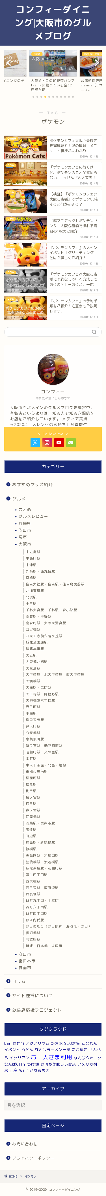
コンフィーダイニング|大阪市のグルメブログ (53, 23)
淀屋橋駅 (33, 816)
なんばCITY (15, 1064)
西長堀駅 (33, 894)
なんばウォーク (87, 1057)
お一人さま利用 (51, 1057)
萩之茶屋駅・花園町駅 (44, 868)
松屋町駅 (33, 777)
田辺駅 (31, 835)
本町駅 (31, 758)
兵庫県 (25, 523)
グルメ (19, 499)
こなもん (89, 1043)
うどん (27, 1049)
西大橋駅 (33, 881)
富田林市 (27, 960)
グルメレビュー (33, 516)
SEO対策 (72, 1043)
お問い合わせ (25, 1143)
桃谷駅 (31, 790)
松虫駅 (31, 784)
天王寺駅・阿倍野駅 (42, 694)
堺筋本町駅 (35, 648)
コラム (19, 981)
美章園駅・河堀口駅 (42, 855)
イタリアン (19, 1057)
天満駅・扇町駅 (38, 687)
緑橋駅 (31, 849)
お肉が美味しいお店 (58, 1064)
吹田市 (25, 530)
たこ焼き (80, 1049)
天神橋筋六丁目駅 (40, 700)
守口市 (25, 954)
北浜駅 (31, 597)
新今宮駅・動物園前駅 (44, 745)
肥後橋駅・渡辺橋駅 (42, 862)
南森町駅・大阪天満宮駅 (46, 623)
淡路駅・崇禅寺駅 (40, 823)
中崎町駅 (33, 558)
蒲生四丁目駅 (37, 874)
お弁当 (18, 1043)
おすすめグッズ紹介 (32, 485)
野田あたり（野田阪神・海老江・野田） (59, 926)
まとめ (25, 509)
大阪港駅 (33, 668)
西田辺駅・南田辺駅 (42, 887)
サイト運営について (32, 996)
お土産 (11, 1070)
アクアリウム (37, 1043)
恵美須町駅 (35, 739)
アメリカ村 (87, 1064)
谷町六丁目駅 (37, 907)
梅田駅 (31, 803)
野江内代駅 (35, 920)
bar (7, 1043)
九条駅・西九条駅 (40, 571)
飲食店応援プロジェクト (37, 1010)
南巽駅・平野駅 (38, 616)
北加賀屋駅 (35, 590)
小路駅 (31, 713)
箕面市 (25, 967)
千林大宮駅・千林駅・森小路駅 (51, 609)
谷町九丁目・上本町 (42, 900)
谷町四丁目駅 (37, 913)
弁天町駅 (33, 726)
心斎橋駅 (33, 732)
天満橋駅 (33, 681)
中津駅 (31, 564)
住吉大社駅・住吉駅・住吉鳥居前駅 (55, 584)
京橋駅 (31, 577)
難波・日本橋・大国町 (44, 945)
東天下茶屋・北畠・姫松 (46, 765)
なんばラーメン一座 (52, 1049)
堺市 (23, 537)
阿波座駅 (33, 939)
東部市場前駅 (37, 771)
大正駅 (31, 655)
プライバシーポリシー (33, 1158)
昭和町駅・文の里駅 (42, 752)
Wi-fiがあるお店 (34, 1070)
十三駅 (31, 603)
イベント (12, 1049)
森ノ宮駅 (33, 810)
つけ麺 (33, 1064)
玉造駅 (31, 829)
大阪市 (25, 544)
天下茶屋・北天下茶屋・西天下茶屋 (55, 674)
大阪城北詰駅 (37, 661)
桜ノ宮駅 (33, 797)
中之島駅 (33, 551)
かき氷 (57, 1043)
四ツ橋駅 (33, 629)
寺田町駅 (33, 706)
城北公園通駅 (37, 642)
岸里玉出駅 (35, 719)
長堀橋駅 (33, 932)
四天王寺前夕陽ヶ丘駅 (44, 636)
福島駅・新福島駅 (40, 842)
